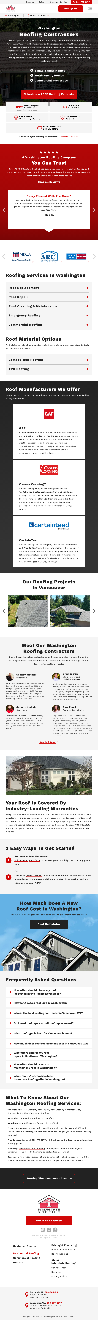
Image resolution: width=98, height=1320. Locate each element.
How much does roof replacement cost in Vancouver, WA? (51, 1043)
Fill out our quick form (27, 860)
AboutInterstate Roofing (63, 1261)
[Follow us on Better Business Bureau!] (55, 1230)
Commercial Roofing (26, 1257)
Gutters (18, 1262)
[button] (4, 210)
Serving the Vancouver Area (47, 1178)
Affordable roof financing (32, 1148)
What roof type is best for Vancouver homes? (43, 1033)
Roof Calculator (49, 924)
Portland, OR (37, 1292)
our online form (65, 1140)
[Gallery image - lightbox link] (51, 611)
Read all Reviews (49, 181)
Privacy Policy (59, 1276)
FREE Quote (70, 8)
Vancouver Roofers (69, 137)
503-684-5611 (52, 1292)
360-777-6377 (83, 2)
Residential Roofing (26, 1253)
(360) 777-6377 (34, 875)
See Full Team (47, 742)
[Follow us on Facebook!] (49, 1230)
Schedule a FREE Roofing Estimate (49, 94)
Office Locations (38, 15)
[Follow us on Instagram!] (43, 1230)
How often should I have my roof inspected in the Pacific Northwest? (37, 992)
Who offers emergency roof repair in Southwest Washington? (35, 1054)
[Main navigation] (90, 8)
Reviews (30, 2)
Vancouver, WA (38, 1303)
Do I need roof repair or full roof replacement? (44, 1023)
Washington (13, 15)
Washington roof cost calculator (41, 1131)
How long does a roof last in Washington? (40, 1002)
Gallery (42, 2)
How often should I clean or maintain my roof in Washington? (35, 1066)
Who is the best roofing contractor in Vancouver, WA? (48, 1013)
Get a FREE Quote (49, 1220)
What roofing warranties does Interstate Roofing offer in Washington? (39, 1077)
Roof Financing (59, 1254)
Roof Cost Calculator (63, 1249)
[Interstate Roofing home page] (11, 8)
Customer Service (58, 2)
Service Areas (58, 1267)
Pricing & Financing (64, 1245)
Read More (48, 213)
